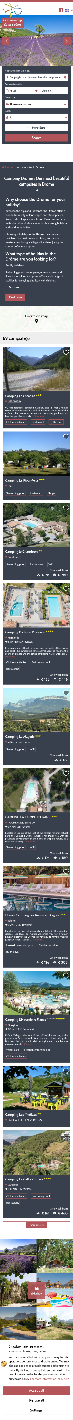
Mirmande (13, 637)
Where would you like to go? (17, 70)
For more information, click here (49, 1378)
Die (10, 486)
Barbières (13, 1184)
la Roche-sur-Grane (19, 742)
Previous (6, 41)
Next (67, 41)
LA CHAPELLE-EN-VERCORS (25, 1120)
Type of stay (10, 97)
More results (37, 1225)
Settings (36, 1410)
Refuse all (36, 1400)
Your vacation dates (13, 84)
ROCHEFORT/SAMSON (21, 822)
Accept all (36, 1390)
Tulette (11, 920)
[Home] (13, 9)
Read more (15, 297)
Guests (8, 110)
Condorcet (14, 557)
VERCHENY (14, 401)
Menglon (13, 1025)
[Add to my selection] (66, 352)
